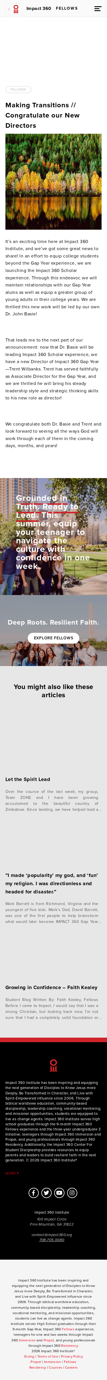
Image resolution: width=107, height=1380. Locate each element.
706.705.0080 (51, 1240)
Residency (69, 1346)
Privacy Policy (72, 1356)
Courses (55, 1367)
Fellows (18, 89)
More (11, 1173)
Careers (71, 1367)
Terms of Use (47, 1356)
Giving (29, 1356)
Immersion (27, 1340)
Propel (49, 1340)
